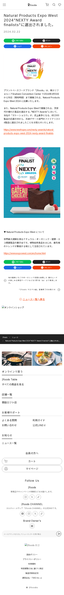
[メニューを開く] (4, 5)
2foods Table (9, 379)
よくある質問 (9, 420)
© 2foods (32, 587)
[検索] (53, 4)
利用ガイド (39, 420)
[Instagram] (25, 497)
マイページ (32, 468)
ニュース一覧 (9, 443)
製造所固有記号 (32, 573)
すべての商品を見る (13, 384)
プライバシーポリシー (32, 559)
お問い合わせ (9, 425)
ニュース (15, 337)
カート (32, 461)
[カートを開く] (47, 4)
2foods (4, 337)
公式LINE (38, 425)
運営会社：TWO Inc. (31, 578)
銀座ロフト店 (9, 402)
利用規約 (32, 564)
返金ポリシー (32, 554)
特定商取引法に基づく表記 (32, 568)
